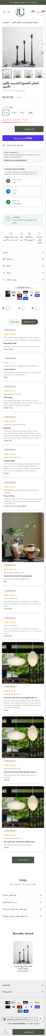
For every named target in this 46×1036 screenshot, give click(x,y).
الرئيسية (6, 22)
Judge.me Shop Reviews (11, 598)
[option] (23, 47)
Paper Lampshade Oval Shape (12, 394)
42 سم (22, 112)
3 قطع (30, 112)
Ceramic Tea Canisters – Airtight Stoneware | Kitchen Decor (21, 366)
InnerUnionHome (19, 1023)
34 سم (14, 112)
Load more (23, 860)
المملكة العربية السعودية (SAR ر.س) (19, 1019)
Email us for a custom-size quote (15, 160)
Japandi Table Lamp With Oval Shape (15, 424)
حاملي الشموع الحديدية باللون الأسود (23, 967)
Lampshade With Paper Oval (12, 457)
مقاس (5, 1030)
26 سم (5, 112)
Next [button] (41, 48)
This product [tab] (14, 322)
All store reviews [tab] (30, 322)
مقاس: (8, 107)
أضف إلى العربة (28, 1032)
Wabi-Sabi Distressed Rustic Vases (14, 572)
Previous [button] (4, 48)
